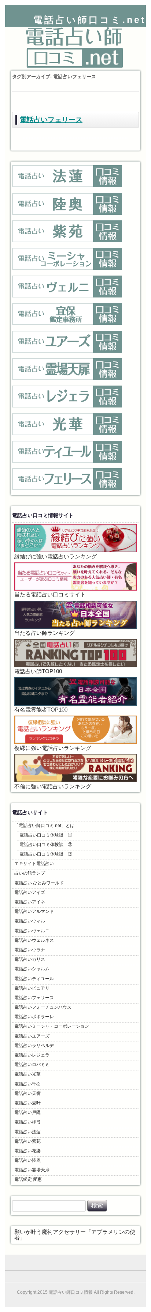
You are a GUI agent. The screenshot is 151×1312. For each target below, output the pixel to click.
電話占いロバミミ (31, 1064)
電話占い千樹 (27, 1084)
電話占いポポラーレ (34, 1016)
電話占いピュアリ (31, 988)
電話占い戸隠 (27, 1112)
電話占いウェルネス (34, 940)
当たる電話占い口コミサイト (50, 595)
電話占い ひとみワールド (39, 883)
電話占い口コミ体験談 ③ (45, 854)
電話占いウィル (29, 921)
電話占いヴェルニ (31, 930)
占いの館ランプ (29, 873)
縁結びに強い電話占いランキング (55, 557)
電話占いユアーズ (31, 1036)
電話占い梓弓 (27, 1122)
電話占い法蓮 (27, 1131)
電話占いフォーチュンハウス (42, 1007)
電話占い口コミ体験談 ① (45, 835)
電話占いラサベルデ (34, 1045)
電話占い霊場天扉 (31, 1169)
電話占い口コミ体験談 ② (45, 844)
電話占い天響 (27, 1093)
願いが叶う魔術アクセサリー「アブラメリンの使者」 (74, 1235)
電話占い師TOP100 (38, 671)
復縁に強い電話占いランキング (52, 748)
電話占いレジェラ (31, 1055)
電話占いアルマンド (34, 911)
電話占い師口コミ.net (89, 20)
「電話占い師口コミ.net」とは (44, 825)
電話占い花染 (27, 1150)
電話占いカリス (29, 959)
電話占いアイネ (29, 902)
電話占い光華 (27, 1074)
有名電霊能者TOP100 (40, 710)
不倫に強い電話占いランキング (52, 786)
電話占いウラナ (29, 949)
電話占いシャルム (31, 968)
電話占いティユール (34, 978)
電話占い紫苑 (27, 1141)
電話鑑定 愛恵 (28, 1179)
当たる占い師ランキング (44, 633)
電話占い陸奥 (27, 1160)
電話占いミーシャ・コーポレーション (51, 1026)
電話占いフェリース (51, 120)
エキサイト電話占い (34, 863)
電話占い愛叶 (27, 1103)
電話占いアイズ (29, 892)
